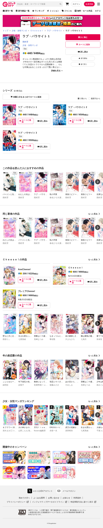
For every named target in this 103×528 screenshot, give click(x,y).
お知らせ (66, 498)
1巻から (83, 98)
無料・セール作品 (84, 11)
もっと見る (93, 214)
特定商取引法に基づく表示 (83, 502)
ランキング (39, 11)
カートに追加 (84, 44)
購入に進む (83, 37)
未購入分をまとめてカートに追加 (27, 97)
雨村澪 (25, 42)
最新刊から (95, 98)
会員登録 (89, 4)
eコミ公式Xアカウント (40, 491)
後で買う (84, 64)
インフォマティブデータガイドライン (48, 502)
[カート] (67, 4)
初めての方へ (24, 498)
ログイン (76, 4)
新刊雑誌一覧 (24, 11)
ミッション (54, 11)
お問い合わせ (53, 498)
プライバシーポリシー (18, 502)
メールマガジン (69, 491)
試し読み (84, 52)
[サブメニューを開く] (98, 4)
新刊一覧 (9, 11)
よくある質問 (39, 498)
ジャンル (68, 11)
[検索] (60, 4)
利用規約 (77, 498)
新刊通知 (84, 58)
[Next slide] (97, 181)
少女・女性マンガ (30, 45)
